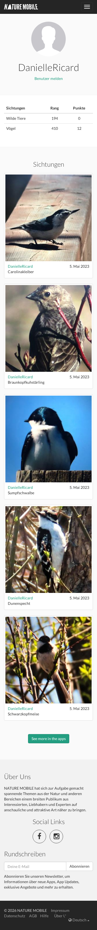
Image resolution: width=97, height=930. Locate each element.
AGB (33, 915)
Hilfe (44, 915)
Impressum (60, 910)
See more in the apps (49, 738)
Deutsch (79, 920)
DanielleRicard (20, 266)
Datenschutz (14, 915)
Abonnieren (79, 866)
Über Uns (62, 915)
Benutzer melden (48, 78)
